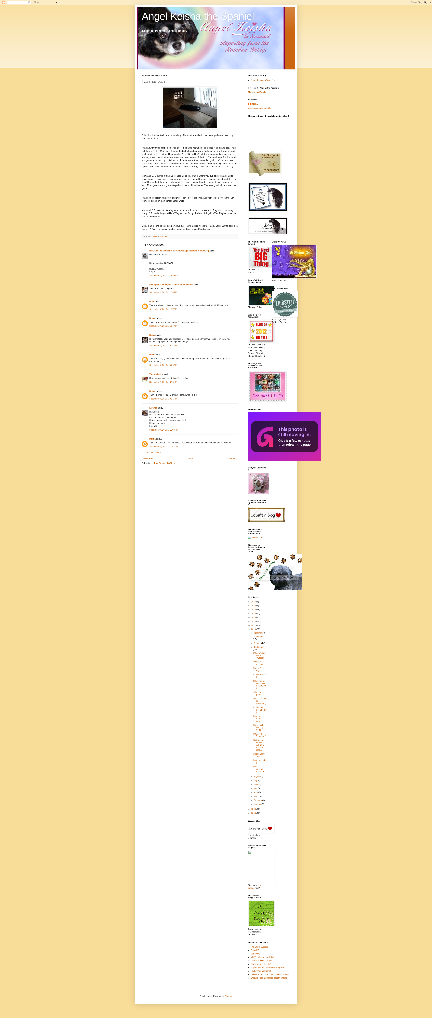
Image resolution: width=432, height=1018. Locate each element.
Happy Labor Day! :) (259, 755)
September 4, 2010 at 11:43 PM (163, 446)
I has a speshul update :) (258, 769)
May (255, 788)
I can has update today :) (257, 718)
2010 (253, 629)
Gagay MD (255, 954)
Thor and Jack (156, 374)
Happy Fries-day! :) (259, 669)
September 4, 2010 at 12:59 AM (163, 275)
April (255, 792)
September (258, 647)
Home (190, 458)
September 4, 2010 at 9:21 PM (163, 399)
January (257, 804)
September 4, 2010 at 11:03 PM (163, 430)
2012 (253, 621)
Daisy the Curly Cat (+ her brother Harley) (270, 974)
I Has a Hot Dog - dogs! (261, 961)
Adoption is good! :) (258, 693)
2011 (253, 625)
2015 (253, 610)
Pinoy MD (255, 950)
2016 (253, 605)
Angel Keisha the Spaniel (198, 16)
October (257, 643)
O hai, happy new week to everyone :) (259, 684)
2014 (253, 613)
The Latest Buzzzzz (259, 947)
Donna (152, 301)
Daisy (152, 335)
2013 (253, 617)
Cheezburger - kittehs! (261, 964)
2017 (253, 602)
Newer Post (148, 458)
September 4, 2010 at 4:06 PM (163, 365)
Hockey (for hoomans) (261, 971)
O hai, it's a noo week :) (259, 663)
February (257, 800)
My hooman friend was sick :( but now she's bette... (259, 745)
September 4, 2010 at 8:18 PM (163, 382)
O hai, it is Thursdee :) (259, 735)
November (258, 637)
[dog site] (262, 882)
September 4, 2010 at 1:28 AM (163, 292)
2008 (253, 813)
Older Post (232, 458)
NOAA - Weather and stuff (262, 957)
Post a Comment (153, 452)
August (256, 776)
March (256, 796)
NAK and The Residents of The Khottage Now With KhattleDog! (179, 251)
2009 (253, 809)
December (258, 633)
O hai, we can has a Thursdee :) (259, 655)
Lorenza (153, 408)
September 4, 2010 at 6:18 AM (163, 345)
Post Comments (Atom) (164, 463)
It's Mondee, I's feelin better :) (259, 709)
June (256, 784)
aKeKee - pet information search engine (269, 978)
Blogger (228, 996)
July (255, 780)
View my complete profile (259, 108)
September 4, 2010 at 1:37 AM (163, 309)
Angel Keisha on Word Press (264, 80)
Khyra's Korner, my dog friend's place (267, 967)
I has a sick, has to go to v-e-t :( (259, 727)
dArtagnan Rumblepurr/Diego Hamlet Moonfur (171, 285)
